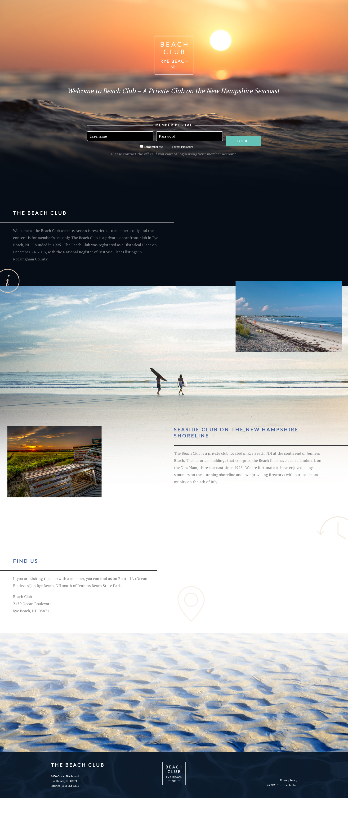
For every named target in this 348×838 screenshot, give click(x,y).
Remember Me (153, 146)
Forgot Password (182, 146)
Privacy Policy (288, 780)
